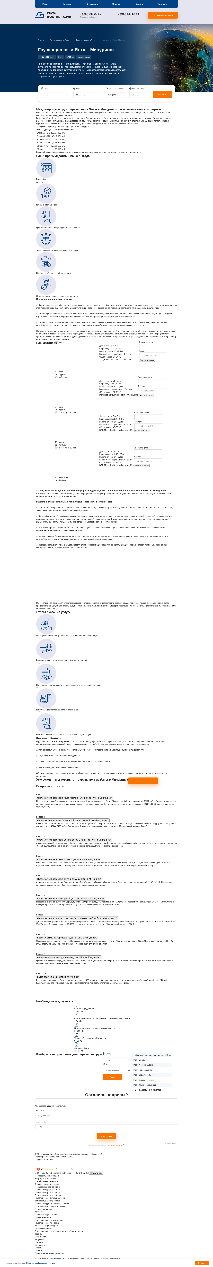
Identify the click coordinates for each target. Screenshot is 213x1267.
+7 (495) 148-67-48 (127, 13)
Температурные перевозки (47, 1201)
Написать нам (95, 1173)
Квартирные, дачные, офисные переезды (58, 305)
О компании (92, 4)
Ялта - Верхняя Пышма (143, 1080)
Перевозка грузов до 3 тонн (47, 1190)
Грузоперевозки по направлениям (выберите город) (59, 1231)
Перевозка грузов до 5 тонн (47, 1192)
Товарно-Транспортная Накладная (90, 1038)
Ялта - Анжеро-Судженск (144, 1065)
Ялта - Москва (139, 1060)
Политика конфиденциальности (49, 1253)
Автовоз (39, 1212)
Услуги (45, 4)
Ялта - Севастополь (142, 1075)
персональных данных (115, 1145)
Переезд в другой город (46, 1215)
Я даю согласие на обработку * (105, 1145)
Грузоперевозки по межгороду (49, 1220)
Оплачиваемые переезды (47, 1184)
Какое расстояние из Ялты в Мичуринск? (58, 977)
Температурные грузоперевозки (53, 322)
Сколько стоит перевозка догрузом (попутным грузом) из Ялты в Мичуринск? (77, 918)
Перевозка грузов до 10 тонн (48, 1195)
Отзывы (116, 4)
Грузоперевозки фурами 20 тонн (50, 1198)
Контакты (163, 4)
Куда (78, 88)
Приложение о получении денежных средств (94, 1028)
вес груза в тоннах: (116, 88)
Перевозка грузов (43, 1217)
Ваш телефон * (42, 1122)
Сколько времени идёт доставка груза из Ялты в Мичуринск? (68, 957)
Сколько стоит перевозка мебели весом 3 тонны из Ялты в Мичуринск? (74, 840)
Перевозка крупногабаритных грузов (52, 1203)
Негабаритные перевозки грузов (50, 1206)
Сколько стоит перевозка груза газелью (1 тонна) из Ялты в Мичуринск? (74, 798)
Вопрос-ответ (41, 1245)
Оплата (139, 4)
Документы (40, 1239)
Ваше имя (40, 1111)
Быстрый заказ (143, 781)
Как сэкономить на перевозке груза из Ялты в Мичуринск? (67, 937)
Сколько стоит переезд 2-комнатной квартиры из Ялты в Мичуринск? (73, 820)
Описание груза (146, 342)
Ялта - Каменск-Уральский (144, 1085)
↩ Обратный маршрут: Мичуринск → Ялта (152, 1055)
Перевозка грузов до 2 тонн (47, 1187)
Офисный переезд (43, 1228)
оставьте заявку (135, 152)
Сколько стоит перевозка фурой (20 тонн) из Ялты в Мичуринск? (70, 898)
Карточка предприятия (84, 1009)
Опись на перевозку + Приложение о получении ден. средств (102, 1018)
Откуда (46, 88)
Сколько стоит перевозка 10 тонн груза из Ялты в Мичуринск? (69, 879)
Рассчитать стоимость (163, 15)
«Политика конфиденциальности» (39, 1263)
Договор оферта (81, 1048)
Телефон (143, 351)
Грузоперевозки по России (47, 1223)
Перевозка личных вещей (47, 1176)
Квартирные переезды (45, 1179)
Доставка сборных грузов (46, 1226)
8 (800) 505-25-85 (90, 13)
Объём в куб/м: (138, 88)
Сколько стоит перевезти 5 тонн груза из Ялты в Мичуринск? (68, 859)
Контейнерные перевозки (50, 314)
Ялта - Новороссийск (142, 1070)
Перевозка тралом (43, 1209)
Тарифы (67, 4)
